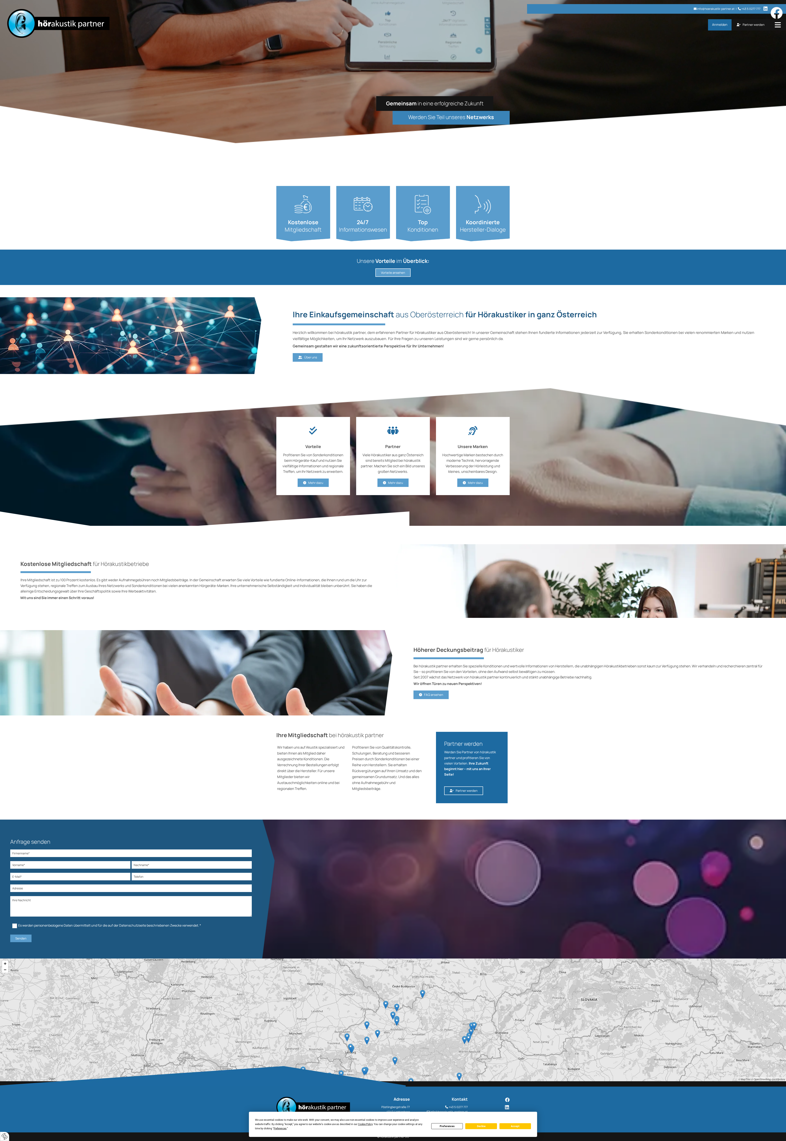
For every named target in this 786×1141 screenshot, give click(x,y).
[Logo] (133, 23)
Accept (515, 1126)
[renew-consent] (4, 1136)
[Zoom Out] (5, 970)
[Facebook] (493, 1099)
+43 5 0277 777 (458, 1107)
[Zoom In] (5, 964)
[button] (778, 25)
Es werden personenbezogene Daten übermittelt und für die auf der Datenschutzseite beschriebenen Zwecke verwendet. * (109, 925)
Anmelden (719, 24)
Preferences (447, 1126)
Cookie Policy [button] (365, 1124)
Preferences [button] (280, 1128)
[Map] (393, 1020)
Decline (481, 1126)
